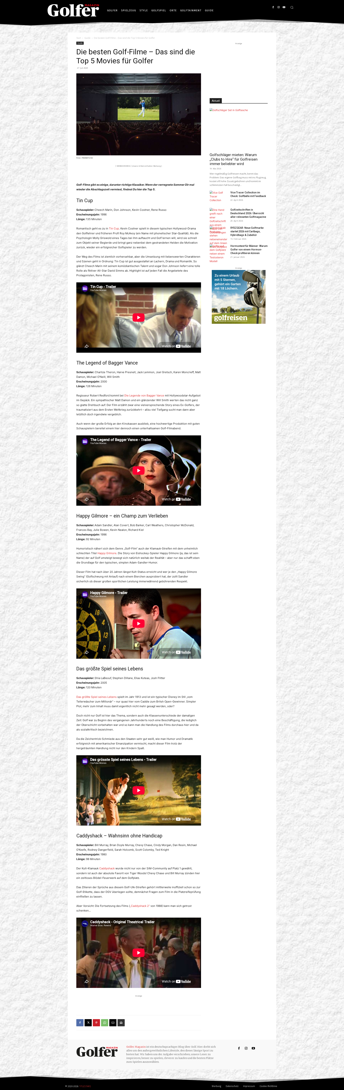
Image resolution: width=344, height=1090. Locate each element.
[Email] (112, 1022)
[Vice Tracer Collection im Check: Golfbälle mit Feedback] (219, 197)
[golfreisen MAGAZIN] (239, 297)
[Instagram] (278, 7)
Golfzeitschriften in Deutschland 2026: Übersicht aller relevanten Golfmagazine (248, 213)
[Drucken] (121, 1022)
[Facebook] (273, 7)
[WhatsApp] (104, 1022)
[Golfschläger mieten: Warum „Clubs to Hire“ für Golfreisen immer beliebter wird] (239, 129)
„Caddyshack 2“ (140, 906)
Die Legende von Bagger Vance (144, 395)
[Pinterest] (96, 1022)
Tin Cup (114, 228)
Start (78, 37)
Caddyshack (107, 868)
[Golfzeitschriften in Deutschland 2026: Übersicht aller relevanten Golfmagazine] (219, 221)
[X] (88, 1022)
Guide (87, 37)
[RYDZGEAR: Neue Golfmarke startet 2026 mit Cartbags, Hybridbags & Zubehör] (219, 237)
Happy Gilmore (106, 553)
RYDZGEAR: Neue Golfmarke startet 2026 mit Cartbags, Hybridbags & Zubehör (247, 231)
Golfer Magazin (136, 1046)
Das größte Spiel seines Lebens (96, 697)
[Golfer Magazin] (97, 1052)
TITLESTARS (85, 1086)
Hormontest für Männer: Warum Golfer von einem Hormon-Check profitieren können (249, 250)
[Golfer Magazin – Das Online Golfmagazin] (73, 10)
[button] (292, 7)
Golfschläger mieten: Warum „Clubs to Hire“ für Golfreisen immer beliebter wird (233, 159)
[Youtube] (284, 7)
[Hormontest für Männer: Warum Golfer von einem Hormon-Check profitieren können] (219, 253)
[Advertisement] (139, 173)
